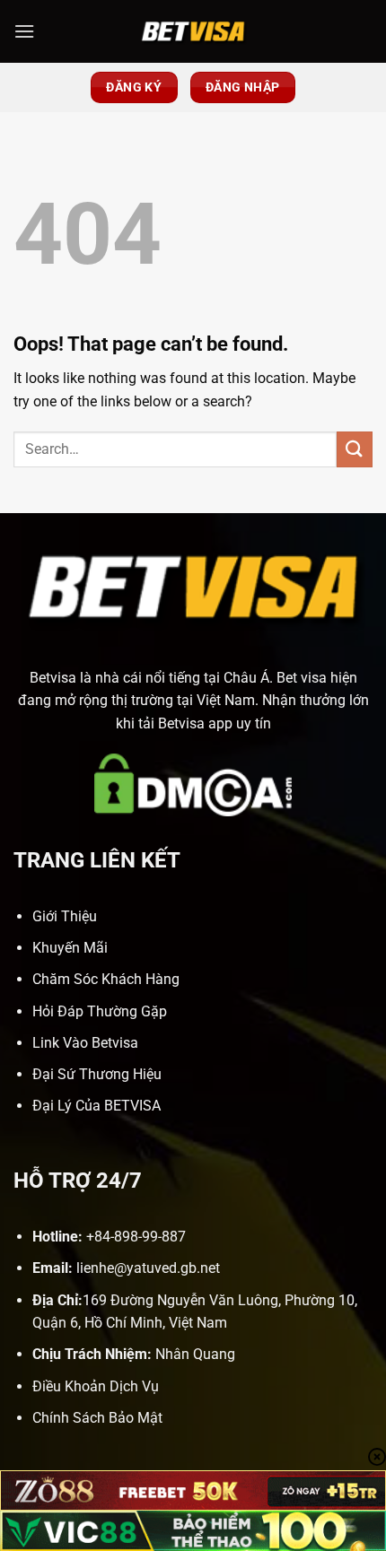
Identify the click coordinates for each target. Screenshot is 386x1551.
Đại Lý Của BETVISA (96, 1105)
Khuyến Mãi (70, 947)
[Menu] (24, 31)
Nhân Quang (195, 1354)
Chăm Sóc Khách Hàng (106, 979)
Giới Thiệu (64, 916)
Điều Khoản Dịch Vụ (95, 1386)
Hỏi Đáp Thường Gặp (99, 1011)
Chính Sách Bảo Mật (97, 1417)
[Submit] (355, 448)
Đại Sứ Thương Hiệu (97, 1074)
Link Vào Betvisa (85, 1042)
